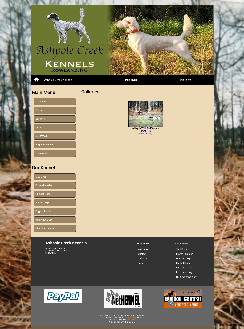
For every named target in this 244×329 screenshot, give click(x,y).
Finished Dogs (43, 194)
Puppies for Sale (43, 211)
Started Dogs (42, 202)
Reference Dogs (44, 219)
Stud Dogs (40, 177)
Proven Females (43, 185)
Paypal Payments (44, 144)
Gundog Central (130, 317)
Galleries (40, 119)
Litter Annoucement (45, 228)
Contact (39, 110)
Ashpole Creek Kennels (58, 79)
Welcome (40, 101)
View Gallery (145, 133)
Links (38, 127)
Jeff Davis (131, 319)
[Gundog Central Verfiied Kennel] (183, 307)
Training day (41, 153)
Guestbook (41, 136)
